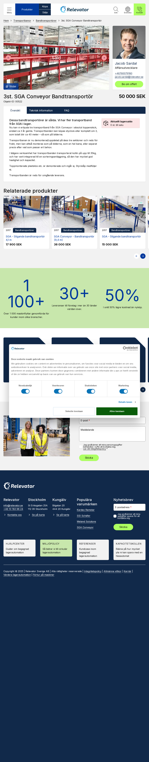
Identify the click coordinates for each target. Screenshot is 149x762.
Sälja (45, 12)
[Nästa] (104, 57)
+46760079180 (123, 73)
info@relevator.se (13, 505)
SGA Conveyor (85, 527)
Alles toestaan (117, 411)
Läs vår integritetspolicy (94, 449)
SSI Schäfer (83, 515)
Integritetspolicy (92, 571)
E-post (85, 420)
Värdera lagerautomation (17, 574)
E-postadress (123, 507)
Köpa (45, 6)
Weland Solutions (86, 521)
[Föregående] (8, 57)
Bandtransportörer (46, 20)
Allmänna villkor (112, 571)
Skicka (89, 457)
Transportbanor (22, 20)
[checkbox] (80, 446)
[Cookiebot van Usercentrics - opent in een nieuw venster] (125, 348)
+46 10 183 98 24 (13, 509)
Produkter (27, 9)
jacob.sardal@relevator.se (129, 76)
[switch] (58, 391)
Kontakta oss (14, 514)
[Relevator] (19, 486)
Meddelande (87, 429)
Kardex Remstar (86, 509)
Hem (6, 20)
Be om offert (129, 84)
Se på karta (38, 514)
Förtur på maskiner (43, 574)
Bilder (12, 86)
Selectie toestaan (74, 411)
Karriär (127, 571)
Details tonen (125, 402)
